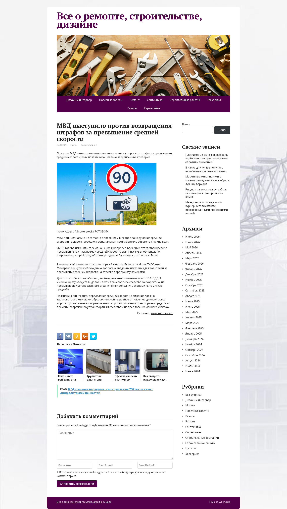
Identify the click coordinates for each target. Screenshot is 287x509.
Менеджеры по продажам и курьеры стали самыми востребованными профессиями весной (206, 207)
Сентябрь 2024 (194, 355)
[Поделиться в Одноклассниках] (76, 336)
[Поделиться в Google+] (85, 336)
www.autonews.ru (162, 313)
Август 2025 (192, 296)
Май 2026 (191, 247)
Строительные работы (185, 100)
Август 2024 (192, 360)
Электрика (214, 100)
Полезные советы (110, 100)
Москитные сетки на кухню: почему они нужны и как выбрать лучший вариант (207, 180)
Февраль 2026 (194, 263)
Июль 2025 (192, 301)
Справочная (193, 432)
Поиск (186, 124)
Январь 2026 (193, 269)
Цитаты (190, 448)
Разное (132, 108)
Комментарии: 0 (89, 145)
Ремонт (135, 100)
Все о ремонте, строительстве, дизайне (129, 20)
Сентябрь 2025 (194, 290)
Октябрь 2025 (194, 285)
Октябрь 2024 (194, 350)
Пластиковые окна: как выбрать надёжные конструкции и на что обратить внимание (206, 158)
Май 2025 (191, 312)
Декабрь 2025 (194, 274)
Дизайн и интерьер (79, 100)
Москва (190, 405)
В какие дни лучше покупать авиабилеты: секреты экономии (206, 169)
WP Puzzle (224, 501)
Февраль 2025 (194, 328)
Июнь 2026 (192, 242)
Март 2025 (192, 323)
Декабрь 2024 (194, 339)
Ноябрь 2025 (193, 280)
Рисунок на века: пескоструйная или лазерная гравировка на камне (206, 193)
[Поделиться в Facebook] (60, 336)
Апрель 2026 (193, 253)
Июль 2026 (192, 236)
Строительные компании (202, 438)
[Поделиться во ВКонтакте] (68, 336)
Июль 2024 (192, 366)
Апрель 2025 (193, 317)
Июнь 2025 (192, 306)
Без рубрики (193, 394)
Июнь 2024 (192, 371)
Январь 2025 (193, 333)
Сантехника (154, 100)
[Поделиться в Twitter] (93, 336)
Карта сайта (152, 108)
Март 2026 (192, 258)
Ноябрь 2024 (193, 344)
